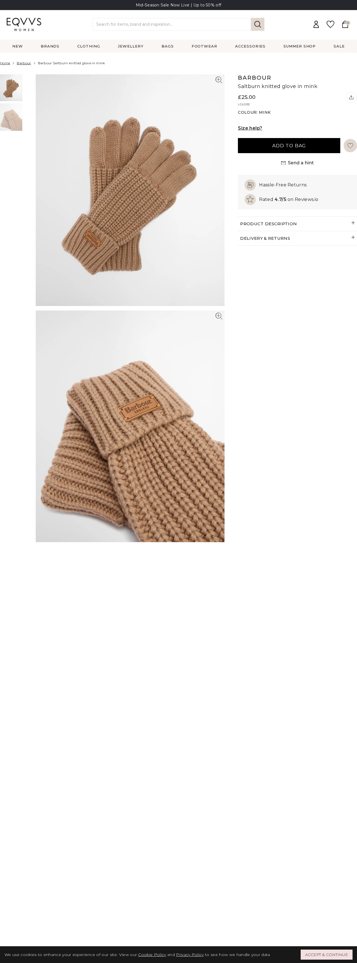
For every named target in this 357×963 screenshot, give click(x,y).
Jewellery (131, 46)
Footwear (205, 46)
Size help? (250, 128)
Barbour (24, 63)
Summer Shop (299, 46)
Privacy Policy (190, 954)
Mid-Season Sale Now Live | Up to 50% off (178, 5)
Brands (50, 46)
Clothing (88, 46)
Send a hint (301, 162)
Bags (167, 46)
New (17, 46)
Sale (339, 46)
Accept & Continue (326, 954)
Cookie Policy (152, 954)
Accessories (250, 46)
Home (5, 63)
